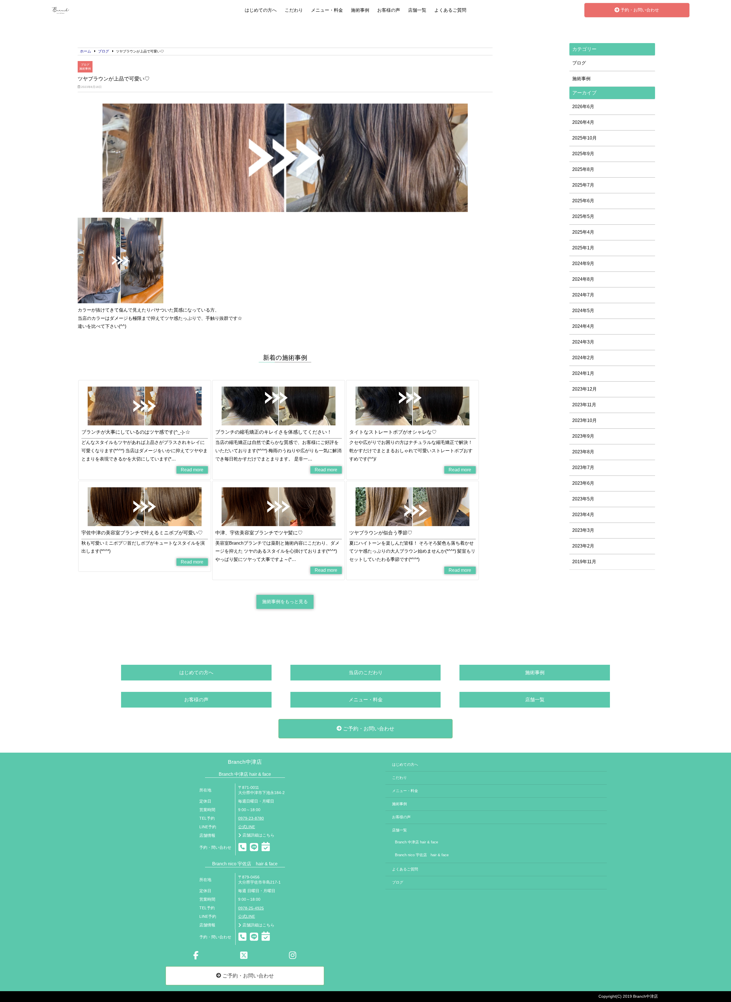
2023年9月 (583, 436)
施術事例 (360, 10)
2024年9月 (583, 263)
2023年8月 (583, 451)
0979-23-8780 (251, 818)
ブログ (85, 64)
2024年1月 (583, 373)
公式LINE (246, 827)
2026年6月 (583, 106)
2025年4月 (583, 232)
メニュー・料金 (327, 10)
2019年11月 (584, 561)
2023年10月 (584, 420)
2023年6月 (583, 483)
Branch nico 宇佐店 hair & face (422, 855)
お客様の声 (388, 10)
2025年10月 (584, 138)
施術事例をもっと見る (285, 601)
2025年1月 (583, 247)
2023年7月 (583, 467)
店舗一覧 (417, 10)
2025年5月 (583, 216)
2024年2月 (583, 357)
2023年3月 (583, 530)
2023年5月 (583, 498)
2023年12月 (584, 389)
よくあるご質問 (450, 10)
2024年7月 (583, 294)
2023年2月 (583, 546)
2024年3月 (583, 342)
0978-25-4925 (251, 908)
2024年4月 (583, 326)
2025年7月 (583, 185)
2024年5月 (583, 310)
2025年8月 (583, 169)
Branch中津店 (245, 762)
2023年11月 (584, 404)
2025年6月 (583, 200)
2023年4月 (583, 514)
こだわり (294, 10)
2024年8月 (583, 279)
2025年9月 (583, 153)
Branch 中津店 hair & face (416, 842)
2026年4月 (583, 122)
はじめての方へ (261, 10)
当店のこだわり (366, 672)
